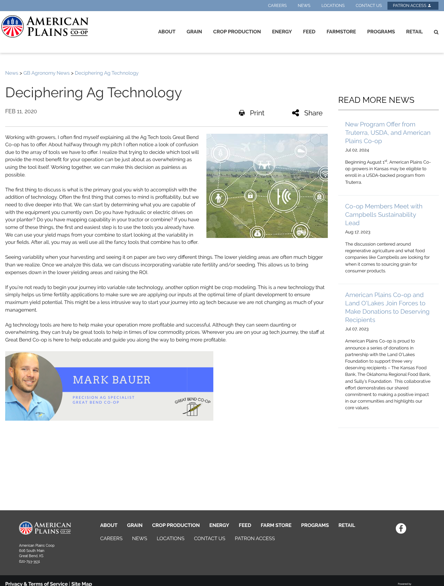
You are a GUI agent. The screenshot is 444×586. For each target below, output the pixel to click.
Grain (194, 32)
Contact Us (369, 5)
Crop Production (237, 32)
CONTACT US (209, 539)
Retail (414, 32)
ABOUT (109, 525)
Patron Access (410, 5)
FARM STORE (276, 525)
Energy (282, 32)
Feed (309, 32)
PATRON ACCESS (255, 539)
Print (257, 113)
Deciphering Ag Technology (107, 73)
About (167, 32)
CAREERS (111, 539)
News (304, 5)
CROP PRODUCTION (176, 525)
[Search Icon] (436, 32)
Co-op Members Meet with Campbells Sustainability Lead (383, 215)
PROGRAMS (315, 525)
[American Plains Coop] (43, 26)
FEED (245, 525)
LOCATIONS (171, 539)
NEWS (139, 539)
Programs (381, 32)
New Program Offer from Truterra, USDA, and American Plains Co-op (387, 133)
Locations (333, 5)
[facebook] (401, 528)
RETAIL (347, 525)
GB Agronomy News (46, 73)
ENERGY (219, 525)
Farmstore (341, 32)
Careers (277, 5)
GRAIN (135, 525)
